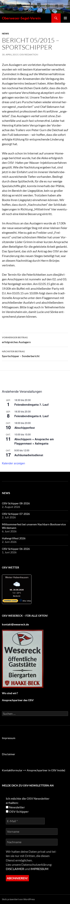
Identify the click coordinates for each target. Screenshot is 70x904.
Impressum (8, 738)
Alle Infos (26, 600)
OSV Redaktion (28, 54)
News (5, 33)
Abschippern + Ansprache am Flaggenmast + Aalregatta (34, 441)
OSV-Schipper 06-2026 (16, 548)
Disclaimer (8, 754)
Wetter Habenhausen (16, 577)
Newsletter (16, 807)
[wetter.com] (10, 601)
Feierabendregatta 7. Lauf (31, 404)
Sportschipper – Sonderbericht (20, 354)
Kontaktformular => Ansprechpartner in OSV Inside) (33, 770)
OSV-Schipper (18, 811)
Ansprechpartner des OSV (18, 700)
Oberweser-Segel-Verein (21, 18)
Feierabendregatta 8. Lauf (31, 416)
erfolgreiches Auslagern (16, 340)
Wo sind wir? (10, 693)
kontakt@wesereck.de (15, 624)
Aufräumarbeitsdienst (28, 455)
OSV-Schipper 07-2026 (16, 513)
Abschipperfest (24, 428)
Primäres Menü (65, 18)
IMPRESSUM (39, 869)
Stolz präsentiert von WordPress (18, 899)
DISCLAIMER (15, 869)
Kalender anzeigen (13, 463)
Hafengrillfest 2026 (13, 538)
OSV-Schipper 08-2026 (16, 503)
